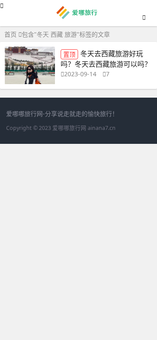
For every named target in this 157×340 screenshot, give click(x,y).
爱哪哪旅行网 (69, 128)
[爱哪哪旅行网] (78, 18)
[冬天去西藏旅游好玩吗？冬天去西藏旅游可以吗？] (30, 68)
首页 (10, 34)
